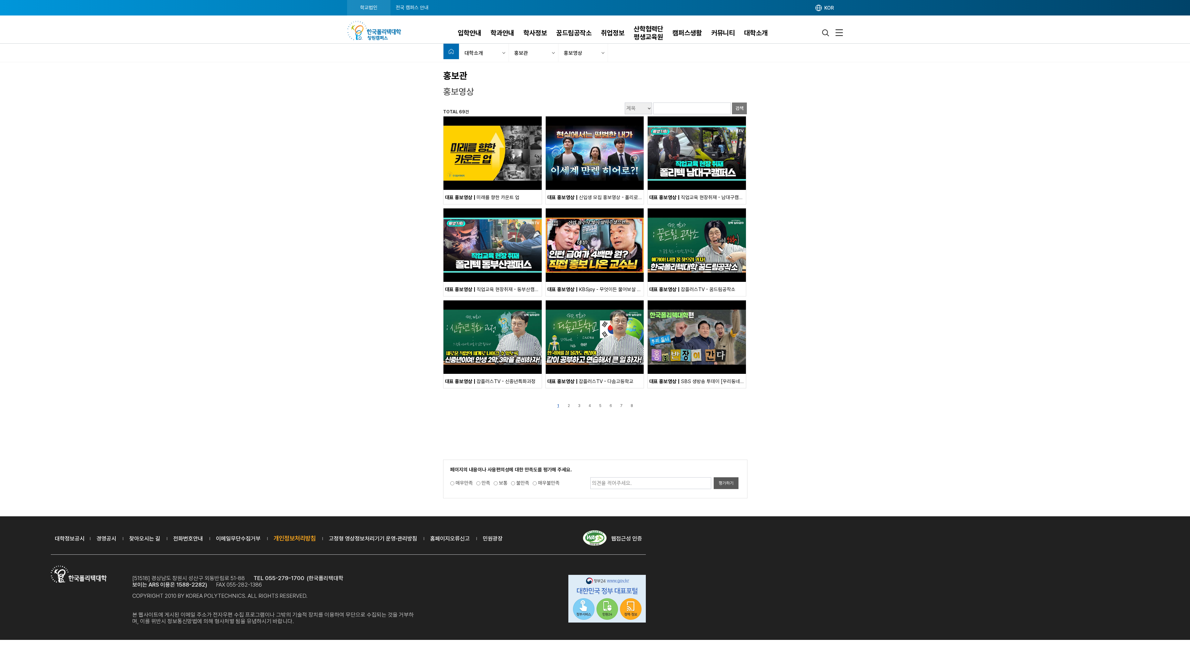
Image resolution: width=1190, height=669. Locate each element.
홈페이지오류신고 (450, 538)
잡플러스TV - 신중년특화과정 (490, 381)
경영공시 (106, 538)
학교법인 (368, 8)
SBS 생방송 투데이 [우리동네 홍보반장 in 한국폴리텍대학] (723, 381)
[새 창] (492, 188)
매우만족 (464, 483)
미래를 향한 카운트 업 (482, 197)
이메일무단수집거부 (238, 538)
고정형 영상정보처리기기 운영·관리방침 (373, 538)
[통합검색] (826, 33)
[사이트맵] (839, 33)
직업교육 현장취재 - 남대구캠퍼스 (698, 197)
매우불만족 (549, 483)
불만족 (522, 483)
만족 (486, 483)
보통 (503, 483)
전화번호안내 (188, 538)
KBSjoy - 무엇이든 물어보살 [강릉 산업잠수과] (609, 289)
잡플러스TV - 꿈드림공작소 (692, 289)
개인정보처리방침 (295, 538)
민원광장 (493, 538)
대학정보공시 (70, 538)
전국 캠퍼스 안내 (412, 8)
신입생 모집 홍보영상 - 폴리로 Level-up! (603, 197)
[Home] (451, 51)
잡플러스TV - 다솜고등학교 (590, 381)
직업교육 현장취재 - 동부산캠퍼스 (494, 289)
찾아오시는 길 (144, 538)
